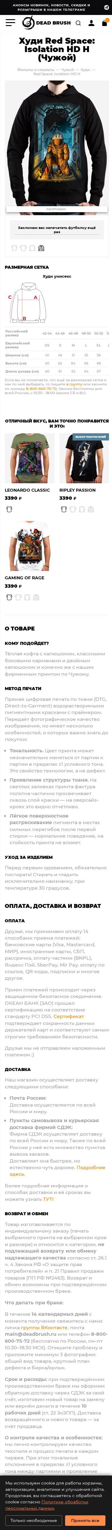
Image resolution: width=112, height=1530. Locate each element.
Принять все (85, 1520)
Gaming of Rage (24, 578)
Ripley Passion (77, 490)
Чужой (67, 69)
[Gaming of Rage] (30, 546)
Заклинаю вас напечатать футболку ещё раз (57, 229)
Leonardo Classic (27, 490)
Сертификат (68, 1016)
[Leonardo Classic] (30, 458)
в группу (74, 384)
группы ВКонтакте (44, 1327)
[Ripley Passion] (84, 458)
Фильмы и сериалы (35, 69)
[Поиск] (78, 22)
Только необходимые (33, 1520)
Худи (86, 69)
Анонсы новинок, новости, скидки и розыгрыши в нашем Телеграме (51, 7)
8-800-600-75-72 (41, 388)
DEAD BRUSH (53, 22)
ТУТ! (48, 1199)
